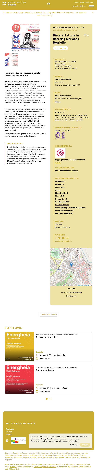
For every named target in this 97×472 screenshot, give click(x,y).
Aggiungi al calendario (63, 241)
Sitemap (9, 435)
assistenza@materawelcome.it (45, 467)
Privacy (9, 432)
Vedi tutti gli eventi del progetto (65, 30)
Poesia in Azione (62, 205)
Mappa (57, 101)
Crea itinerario (71, 296)
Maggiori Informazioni (70, 441)
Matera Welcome (17, 3)
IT (81, 6)
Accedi (75, 6)
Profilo (57, 162)
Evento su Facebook (62, 227)
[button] (47, 399)
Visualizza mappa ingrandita (71, 292)
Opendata (10, 429)
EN (84, 6)
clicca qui (13, 467)
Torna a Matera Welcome (83, 2)
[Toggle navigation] (91, 6)
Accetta (85, 445)
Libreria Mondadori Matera (66, 170)
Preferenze (73, 445)
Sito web (58, 224)
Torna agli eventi (48, 314)
